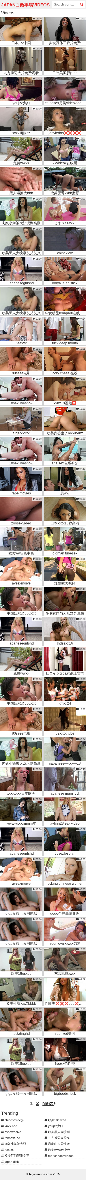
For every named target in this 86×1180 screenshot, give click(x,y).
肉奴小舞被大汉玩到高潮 (21, 1144)
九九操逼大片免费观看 (63, 1138)
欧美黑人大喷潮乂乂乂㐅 (64, 1132)
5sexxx (9, 1150)
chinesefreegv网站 (17, 1120)
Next (48, 1103)
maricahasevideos (60, 1155)
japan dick (11, 1161)
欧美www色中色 (58, 1150)
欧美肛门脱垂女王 (16, 1155)
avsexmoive (12, 1132)
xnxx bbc (10, 1126)
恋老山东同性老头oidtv (63, 1144)
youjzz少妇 (55, 1126)
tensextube (12, 1138)
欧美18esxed (56, 1120)
